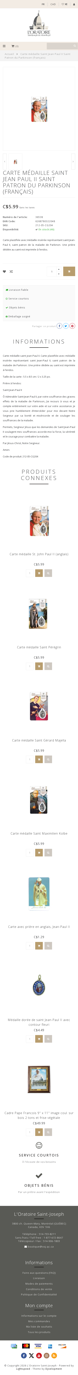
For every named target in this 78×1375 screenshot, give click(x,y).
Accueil (9, 54)
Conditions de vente (39, 1289)
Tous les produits (39, 1332)
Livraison (39, 1278)
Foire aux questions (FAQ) (39, 1272)
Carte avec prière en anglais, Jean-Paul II (39, 927)
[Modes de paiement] (14, 1346)
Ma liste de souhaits (39, 1326)
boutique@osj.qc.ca (41, 1246)
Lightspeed (23, 1368)
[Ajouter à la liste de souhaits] (4, 271)
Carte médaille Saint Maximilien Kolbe (39, 833)
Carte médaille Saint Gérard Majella (39, 740)
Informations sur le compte (39, 1315)
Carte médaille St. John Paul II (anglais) (39, 554)
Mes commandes (39, 1321)
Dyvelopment (53, 1368)
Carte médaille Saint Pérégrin (39, 647)
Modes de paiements (39, 1283)
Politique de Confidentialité (39, 1294)
